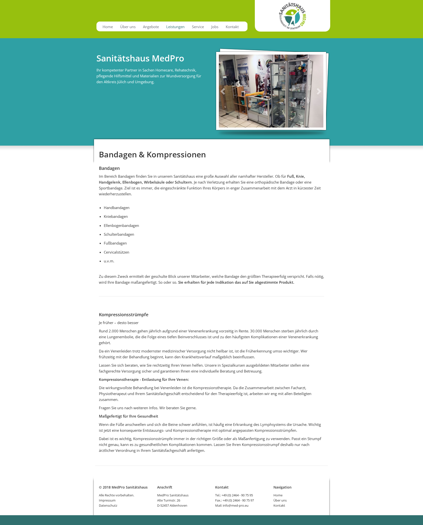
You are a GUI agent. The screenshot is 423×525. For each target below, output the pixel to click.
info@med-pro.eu (235, 505)
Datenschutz (108, 505)
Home (108, 26)
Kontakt (232, 26)
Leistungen (175, 26)
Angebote (151, 26)
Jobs (214, 26)
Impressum (107, 500)
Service (198, 26)
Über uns (128, 26)
